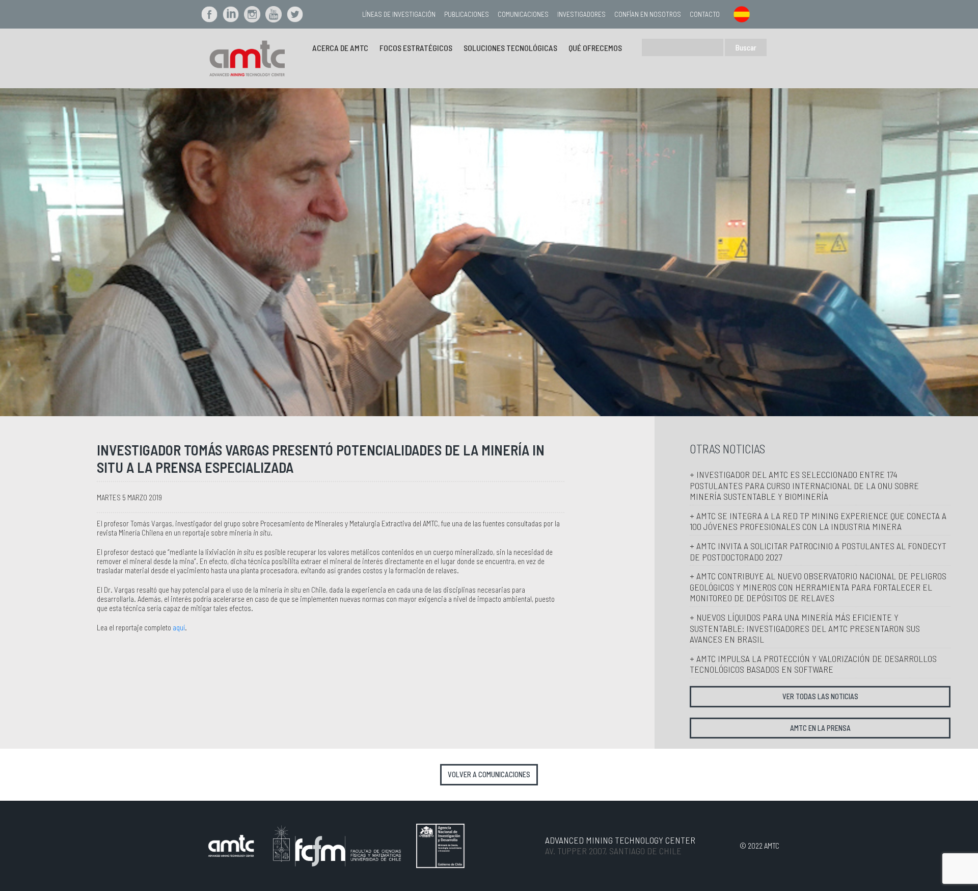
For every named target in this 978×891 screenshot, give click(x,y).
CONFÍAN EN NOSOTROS (647, 14)
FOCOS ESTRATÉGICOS (415, 48)
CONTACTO (705, 14)
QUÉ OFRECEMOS (595, 48)
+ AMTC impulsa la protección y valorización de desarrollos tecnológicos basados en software (813, 664)
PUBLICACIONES (466, 14)
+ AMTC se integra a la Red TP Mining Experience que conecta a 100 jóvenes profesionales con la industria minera (818, 521)
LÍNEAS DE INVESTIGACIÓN (399, 14)
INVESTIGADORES (581, 14)
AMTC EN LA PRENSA (820, 728)
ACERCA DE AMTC (340, 48)
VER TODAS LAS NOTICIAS (820, 696)
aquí (179, 627)
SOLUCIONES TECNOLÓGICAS (510, 48)
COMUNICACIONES (523, 14)
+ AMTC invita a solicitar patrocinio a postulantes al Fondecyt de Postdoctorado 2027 (818, 551)
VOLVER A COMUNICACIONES (489, 774)
